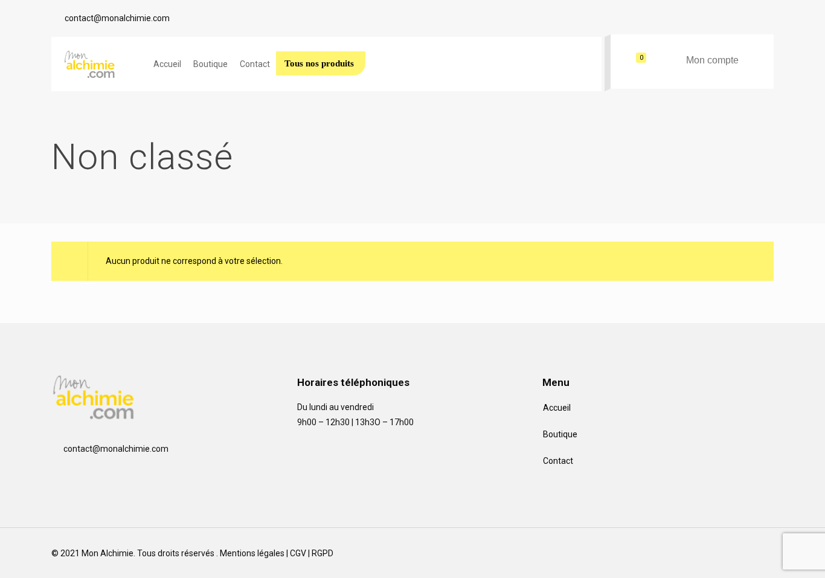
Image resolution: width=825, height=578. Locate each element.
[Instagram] (723, 558)
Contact (558, 461)
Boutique (560, 434)
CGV (298, 553)
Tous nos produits (319, 63)
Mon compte (712, 60)
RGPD (322, 553)
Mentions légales (252, 553)
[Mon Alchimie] (96, 64)
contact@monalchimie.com (117, 18)
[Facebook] (694, 558)
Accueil (557, 408)
